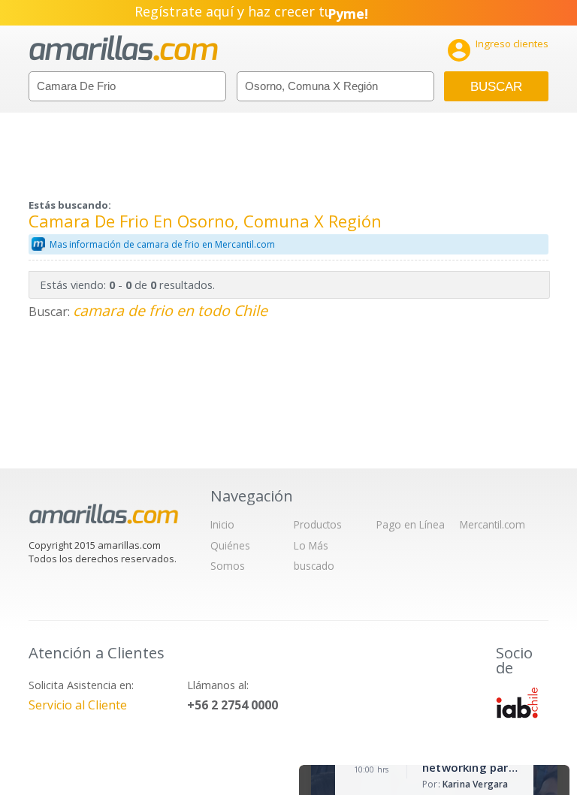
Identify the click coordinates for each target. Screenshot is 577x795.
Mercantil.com (492, 524)
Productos (318, 524)
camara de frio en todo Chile (170, 310)
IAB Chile (517, 702)
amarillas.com (124, 48)
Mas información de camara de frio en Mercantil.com (162, 244)
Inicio (222, 524)
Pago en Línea (410, 524)
